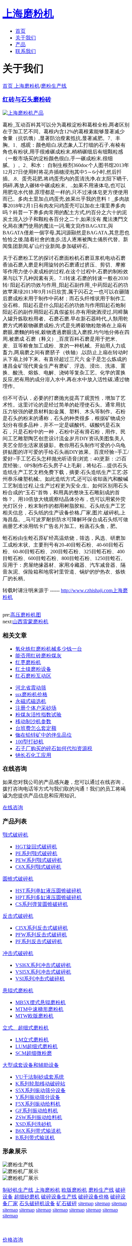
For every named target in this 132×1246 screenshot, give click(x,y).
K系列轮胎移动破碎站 (40, 1083)
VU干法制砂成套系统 (39, 1077)
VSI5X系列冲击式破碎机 (43, 972)
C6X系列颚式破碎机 (38, 867)
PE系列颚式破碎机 (36, 853)
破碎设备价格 (93, 1196)
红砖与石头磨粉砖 (27, 99)
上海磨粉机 (47, 1190)
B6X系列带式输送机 (38, 1131)
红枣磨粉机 (28, 662)
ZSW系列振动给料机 (38, 1117)
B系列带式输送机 (35, 1137)
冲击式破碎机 (18, 953)
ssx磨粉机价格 (31, 694)
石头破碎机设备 (37, 1203)
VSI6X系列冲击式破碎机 (43, 965)
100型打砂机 (29, 741)
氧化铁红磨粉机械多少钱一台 (48, 649)
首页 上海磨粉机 (21, 86)
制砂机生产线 (18, 1190)
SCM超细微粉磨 (33, 1053)
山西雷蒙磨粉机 (30, 621)
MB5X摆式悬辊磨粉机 (40, 1002)
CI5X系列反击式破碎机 (41, 928)
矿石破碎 (66, 1203)
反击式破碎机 (18, 916)
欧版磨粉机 (74, 1190)
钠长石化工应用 (33, 755)
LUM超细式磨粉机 (36, 1046)
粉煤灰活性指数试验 (38, 714)
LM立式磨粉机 (32, 1039)
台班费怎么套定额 (35, 728)
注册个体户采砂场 (35, 708)
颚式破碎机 (15, 835)
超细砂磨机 (27, 1196)
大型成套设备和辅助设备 (31, 1065)
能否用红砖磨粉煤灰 (38, 655)
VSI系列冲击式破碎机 (40, 978)
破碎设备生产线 (59, 1196)
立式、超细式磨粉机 (26, 1028)
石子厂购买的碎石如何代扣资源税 (53, 748)
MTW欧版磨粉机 (34, 1016)
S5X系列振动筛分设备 (40, 1090)
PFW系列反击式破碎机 (41, 934)
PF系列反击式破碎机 (38, 941)
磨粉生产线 (54, 86)
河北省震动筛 (30, 687)
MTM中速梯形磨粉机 (39, 1009)
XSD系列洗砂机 (33, 1124)
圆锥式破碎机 (18, 879)
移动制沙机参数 (33, 721)
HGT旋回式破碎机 (36, 846)
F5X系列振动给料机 (38, 1104)
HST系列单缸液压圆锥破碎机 (48, 890)
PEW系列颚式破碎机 (38, 860)
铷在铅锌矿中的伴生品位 (43, 735)
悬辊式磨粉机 (18, 990)
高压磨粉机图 (25, 615)
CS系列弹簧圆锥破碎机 (41, 904)
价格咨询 (13, 1239)
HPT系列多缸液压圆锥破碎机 (48, 897)
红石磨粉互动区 (33, 676)
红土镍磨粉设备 (33, 669)
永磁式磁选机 (30, 701)
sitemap (86, 1203)
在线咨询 (13, 807)
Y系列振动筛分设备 (37, 1097)
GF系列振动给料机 (36, 1110)
